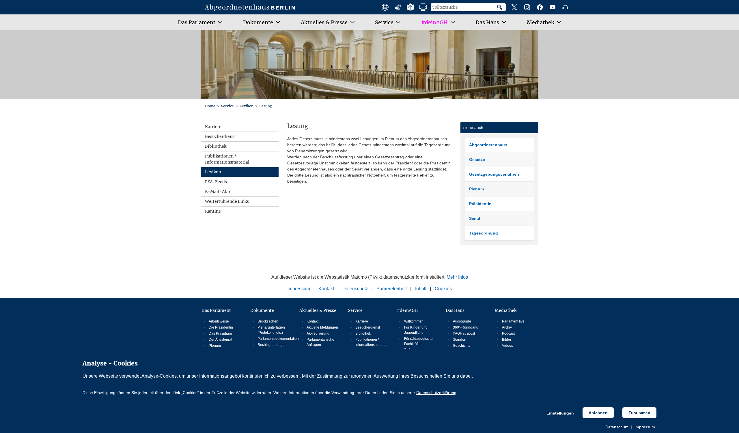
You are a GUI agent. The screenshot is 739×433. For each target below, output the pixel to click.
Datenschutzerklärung (436, 392)
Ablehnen (598, 412)
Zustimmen (639, 412)
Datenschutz (616, 427)
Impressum (645, 427)
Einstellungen (560, 413)
